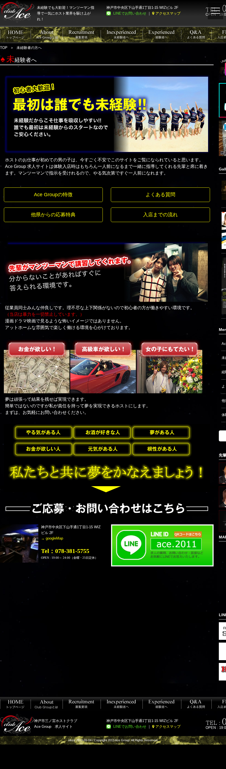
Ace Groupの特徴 (53, 194)
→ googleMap (52, 538)
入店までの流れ (160, 214)
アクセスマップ (168, 13)
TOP (3, 48)
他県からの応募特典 (53, 214)
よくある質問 (160, 194)
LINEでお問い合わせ (129, 13)
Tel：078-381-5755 (65, 550)
